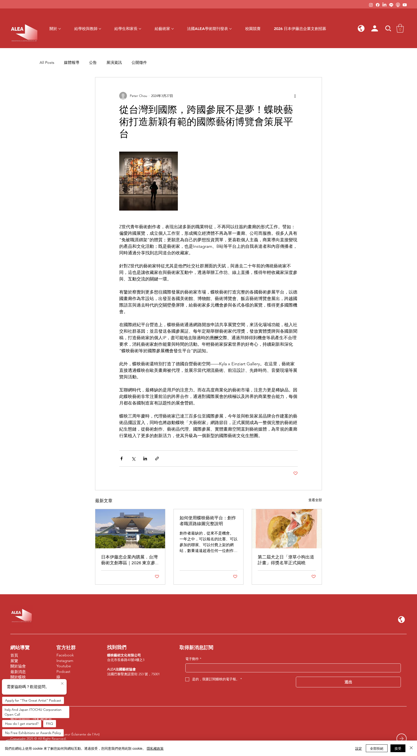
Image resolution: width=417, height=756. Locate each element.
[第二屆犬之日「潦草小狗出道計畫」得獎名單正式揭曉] (287, 528)
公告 (93, 62)
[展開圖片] (148, 181)
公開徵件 (139, 62)
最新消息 (18, 671)
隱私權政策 (155, 748)
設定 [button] (358, 748)
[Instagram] (370, 4)
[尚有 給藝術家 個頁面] (172, 29)
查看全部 (315, 500)
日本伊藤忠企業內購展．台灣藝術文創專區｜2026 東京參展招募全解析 (129, 560)
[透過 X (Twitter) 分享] (133, 458)
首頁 (14, 655)
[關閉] (411, 748)
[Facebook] (377, 4)
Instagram (64, 660)
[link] (400, 28)
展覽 (14, 661)
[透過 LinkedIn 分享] (145, 458)
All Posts (47, 62)
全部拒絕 (376, 748)
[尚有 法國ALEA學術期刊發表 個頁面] (230, 29)
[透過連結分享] (157, 458)
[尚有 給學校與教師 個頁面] (100, 29)
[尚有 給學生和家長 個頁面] (140, 29)
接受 (398, 748)
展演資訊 (114, 62)
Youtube (63, 666)
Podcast (63, 671)
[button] (361, 28)
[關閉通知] (62, 684)
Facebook (65, 655)
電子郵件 (193, 659)
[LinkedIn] (384, 4)
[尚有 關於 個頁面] (59, 29)
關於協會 (18, 666)
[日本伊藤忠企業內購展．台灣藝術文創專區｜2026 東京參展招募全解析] (130, 528)
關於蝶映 (18, 677)
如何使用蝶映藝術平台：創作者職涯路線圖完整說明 (208, 521)
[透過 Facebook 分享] (121, 458)
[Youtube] (404, 4)
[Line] (391, 4)
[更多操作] (295, 96)
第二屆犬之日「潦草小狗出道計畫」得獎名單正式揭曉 (286, 560)
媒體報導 (71, 62)
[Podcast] (398, 4)
